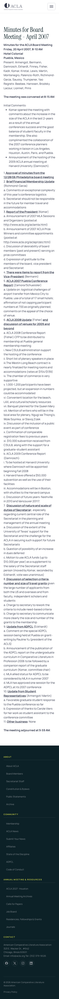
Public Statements (16, 796)
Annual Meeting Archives (19, 896)
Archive (10, 804)
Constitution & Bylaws (17, 788)
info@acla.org (17, 955)
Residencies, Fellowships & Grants (24, 919)
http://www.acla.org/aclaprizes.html (26, 242)
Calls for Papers (14, 903)
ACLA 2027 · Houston (17, 888)
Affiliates (10, 846)
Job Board (11, 911)
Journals (10, 926)
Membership (12, 823)
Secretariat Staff (15, 781)
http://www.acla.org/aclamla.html (25, 224)
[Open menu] (51, 6)
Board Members (14, 773)
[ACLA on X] (15, 963)
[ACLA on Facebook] (7, 963)
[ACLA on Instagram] (23, 963)
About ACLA (12, 766)
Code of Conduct (15, 869)
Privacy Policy (10, 991)
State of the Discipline (17, 854)
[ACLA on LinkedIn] (31, 963)
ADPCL (9, 861)
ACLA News (12, 831)
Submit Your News (15, 838)
